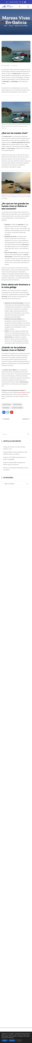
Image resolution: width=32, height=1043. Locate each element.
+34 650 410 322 (13, 2)
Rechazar (12, 1040)
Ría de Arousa (17, 404)
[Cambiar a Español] (19, 6)
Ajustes (19, 1040)
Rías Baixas (6, 408)
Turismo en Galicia (17, 408)
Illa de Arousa (7, 404)
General (11, 25)
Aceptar (4, 1040)
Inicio (5, 25)
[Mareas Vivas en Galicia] (3, 412)
